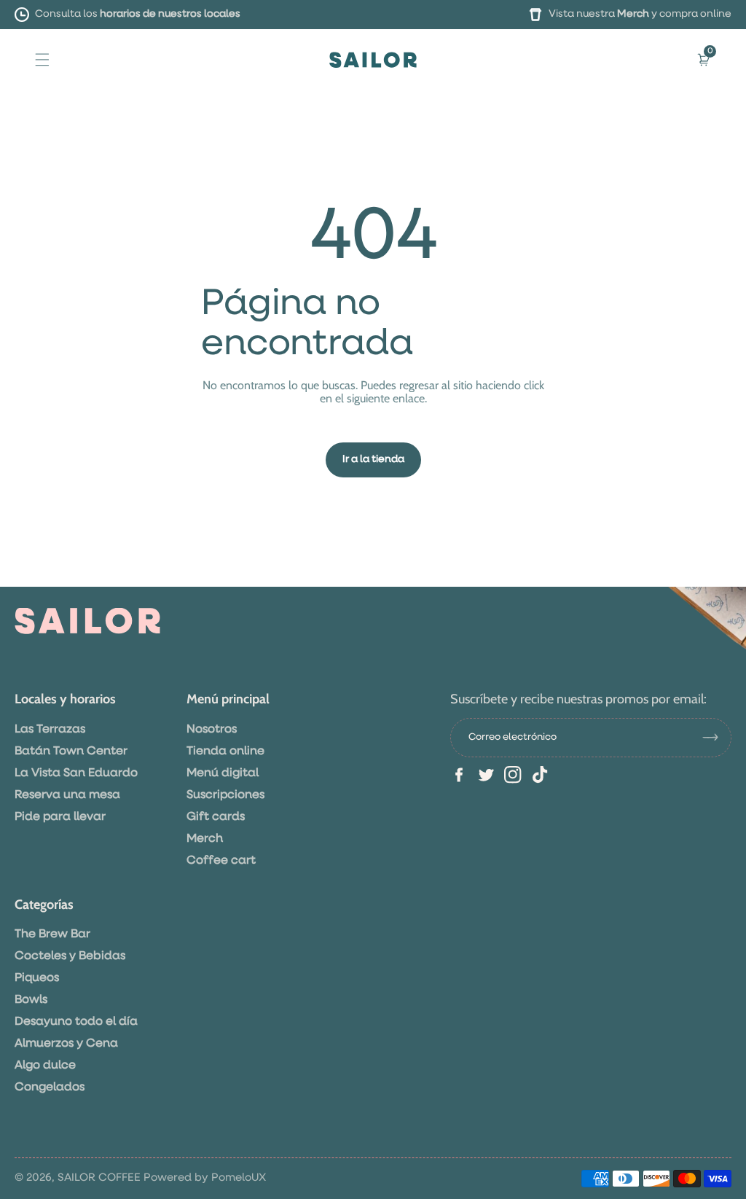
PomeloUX (238, 1177)
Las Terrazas (50, 729)
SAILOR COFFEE (99, 1177)
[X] (486, 775)
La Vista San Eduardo (76, 773)
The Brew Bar (52, 934)
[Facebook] (459, 775)
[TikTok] (540, 775)
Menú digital (222, 773)
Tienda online (225, 751)
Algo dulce (45, 1065)
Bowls (31, 1000)
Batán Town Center (71, 751)
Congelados (50, 1087)
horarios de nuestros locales (170, 14)
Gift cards (215, 817)
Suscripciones (225, 795)
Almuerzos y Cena (66, 1044)
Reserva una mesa (67, 795)
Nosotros (211, 729)
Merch (633, 14)
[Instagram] (513, 775)
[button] (42, 59)
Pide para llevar (60, 817)
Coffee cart (221, 861)
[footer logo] (87, 621)
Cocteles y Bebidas (70, 956)
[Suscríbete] (716, 738)
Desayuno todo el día (76, 1022)
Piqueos (37, 978)
